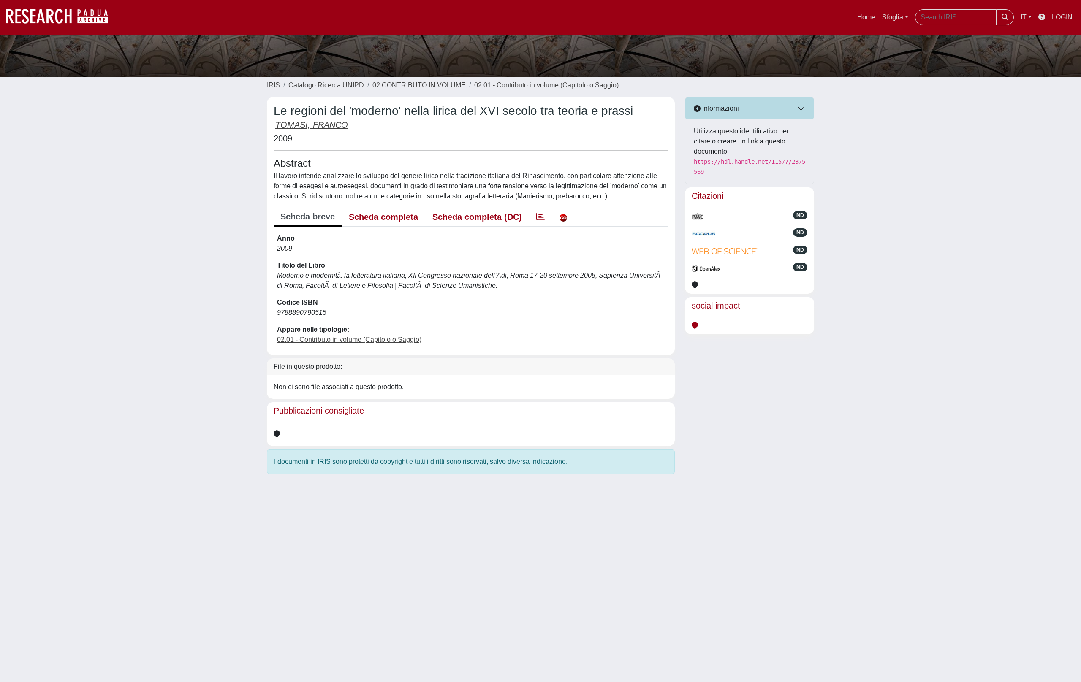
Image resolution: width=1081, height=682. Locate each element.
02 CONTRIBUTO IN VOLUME (419, 85)
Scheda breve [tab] (307, 216)
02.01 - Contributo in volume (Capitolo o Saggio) (546, 85)
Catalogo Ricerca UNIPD (326, 85)
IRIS (273, 85)
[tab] (540, 217)
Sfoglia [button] (892, 17)
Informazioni (720, 108)
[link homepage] (61, 17)
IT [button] (1024, 17)
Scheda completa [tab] (383, 217)
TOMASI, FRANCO (311, 125)
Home (866, 17)
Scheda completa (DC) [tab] (477, 217)
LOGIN (1062, 17)
